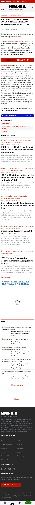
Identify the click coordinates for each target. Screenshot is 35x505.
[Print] (19, 503)
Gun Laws (20, 440)
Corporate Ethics (6, 456)
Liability (4, 131)
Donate (24, 1)
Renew (18, 1)
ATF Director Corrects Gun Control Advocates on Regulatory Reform (17, 261)
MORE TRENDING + (6, 277)
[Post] (12, 503)
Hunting (19, 444)
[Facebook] (5, 503)
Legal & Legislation (16, 15)
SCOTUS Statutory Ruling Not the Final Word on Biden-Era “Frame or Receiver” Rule (17, 178)
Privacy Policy (5, 460)
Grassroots (4, 448)
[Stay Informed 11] (17, 385)
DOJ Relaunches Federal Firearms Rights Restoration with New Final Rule (17, 205)
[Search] (32, 7)
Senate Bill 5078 (6, 65)
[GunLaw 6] (17, 399)
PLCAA (27, 65)
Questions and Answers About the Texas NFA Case (17, 232)
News (2, 144)
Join (14, 1)
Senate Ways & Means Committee (20, 42)
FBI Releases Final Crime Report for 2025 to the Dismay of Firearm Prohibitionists (17, 150)
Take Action (20, 448)
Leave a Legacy (21, 456)
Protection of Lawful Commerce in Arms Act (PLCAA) (15, 127)
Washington (6, 123)
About (3, 452)
